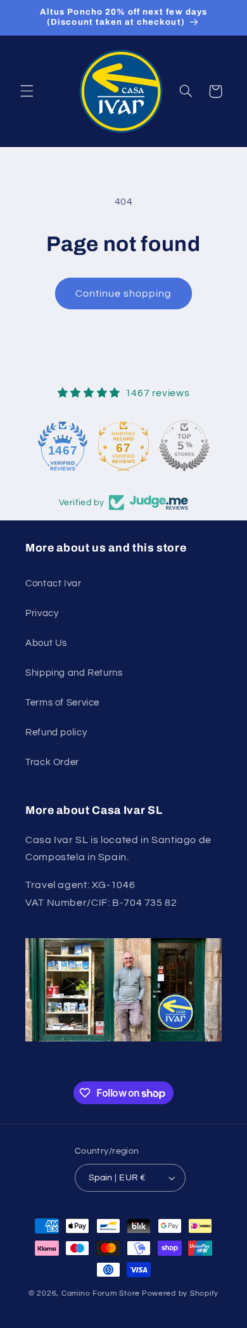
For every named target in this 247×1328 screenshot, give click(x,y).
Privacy (41, 613)
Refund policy (56, 732)
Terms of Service (62, 702)
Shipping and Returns (74, 673)
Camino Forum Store (100, 1293)
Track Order (52, 762)
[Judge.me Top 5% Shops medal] (184, 445)
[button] (26, 91)
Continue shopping (123, 293)
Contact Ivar (53, 583)
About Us (46, 643)
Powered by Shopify (180, 1293)
